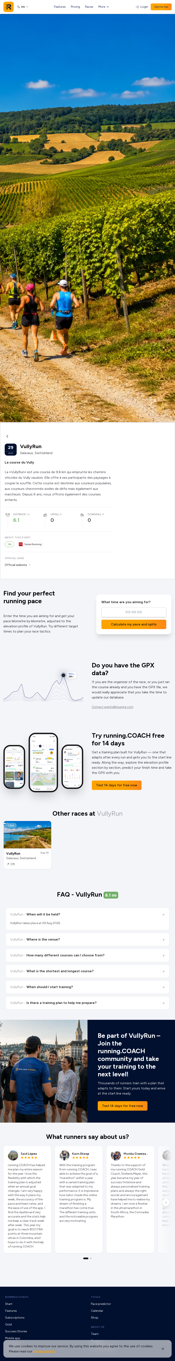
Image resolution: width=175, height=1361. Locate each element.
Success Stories (16, 1331)
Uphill (55, 514)
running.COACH (16, 1296)
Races (89, 7)
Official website (16, 565)
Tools (96, 1296)
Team (95, 1334)
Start (8, 1304)
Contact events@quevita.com (112, 707)
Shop (94, 1317)
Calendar (97, 1311)
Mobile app (12, 1338)
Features (60, 7)
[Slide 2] (91, 1258)
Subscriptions (15, 1317)
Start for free (161, 6)
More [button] (101, 7)
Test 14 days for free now (116, 785)
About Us (97, 1326)
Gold (8, 1324)
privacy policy (44, 1351)
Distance (19, 514)
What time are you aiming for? (125, 602)
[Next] (166, 1202)
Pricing (75, 7)
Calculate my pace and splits (134, 624)
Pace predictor (101, 1304)
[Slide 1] (85, 1258)
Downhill (94, 514)
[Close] (162, 1348)
